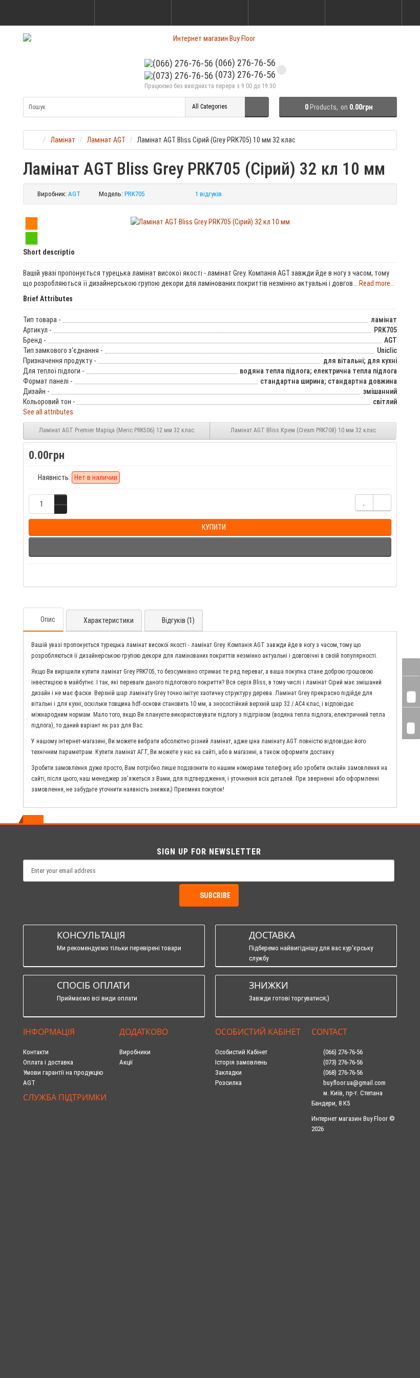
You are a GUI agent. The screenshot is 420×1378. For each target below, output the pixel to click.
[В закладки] (364, 502)
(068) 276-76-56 (342, 1072)
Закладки (228, 1072)
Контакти (36, 1052)
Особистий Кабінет (241, 1052)
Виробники (135, 1052)
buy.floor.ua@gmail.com (354, 1083)
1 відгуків (208, 194)
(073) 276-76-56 (244, 74)
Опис (47, 619)
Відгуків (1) (178, 620)
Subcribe (215, 895)
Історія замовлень (241, 1062)
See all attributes (48, 412)
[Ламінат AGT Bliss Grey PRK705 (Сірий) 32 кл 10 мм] (210, 222)
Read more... (377, 283)
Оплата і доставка (48, 1062)
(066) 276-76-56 (244, 62)
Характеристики (108, 620)
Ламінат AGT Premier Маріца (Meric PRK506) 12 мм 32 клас (116, 430)
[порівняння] (382, 502)
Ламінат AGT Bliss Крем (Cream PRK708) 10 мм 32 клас (303, 430)
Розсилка (228, 1083)
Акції (126, 1062)
